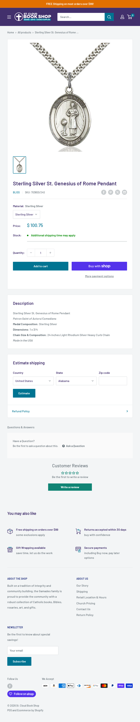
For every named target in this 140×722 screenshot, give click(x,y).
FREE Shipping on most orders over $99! (70, 3)
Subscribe (19, 661)
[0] (129, 17)
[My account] (122, 17)
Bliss (16, 192)
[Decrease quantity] (31, 253)
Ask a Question (75, 446)
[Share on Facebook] (103, 192)
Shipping (82, 591)
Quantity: (19, 252)
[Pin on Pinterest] (110, 192)
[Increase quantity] (50, 253)
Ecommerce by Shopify (30, 710)
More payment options (99, 276)
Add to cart (41, 266)
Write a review (70, 487)
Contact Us (83, 609)
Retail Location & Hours (91, 597)
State (59, 372)
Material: (28, 206)
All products (24, 32)
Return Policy (85, 615)
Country (18, 372)
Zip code (104, 372)
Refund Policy (21, 411)
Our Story (82, 585)
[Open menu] (9, 17)
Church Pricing (85, 603)
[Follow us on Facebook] (9, 686)
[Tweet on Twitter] (117, 192)
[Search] (109, 17)
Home (10, 32)
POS (9, 710)
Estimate (24, 393)
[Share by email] (124, 192)
